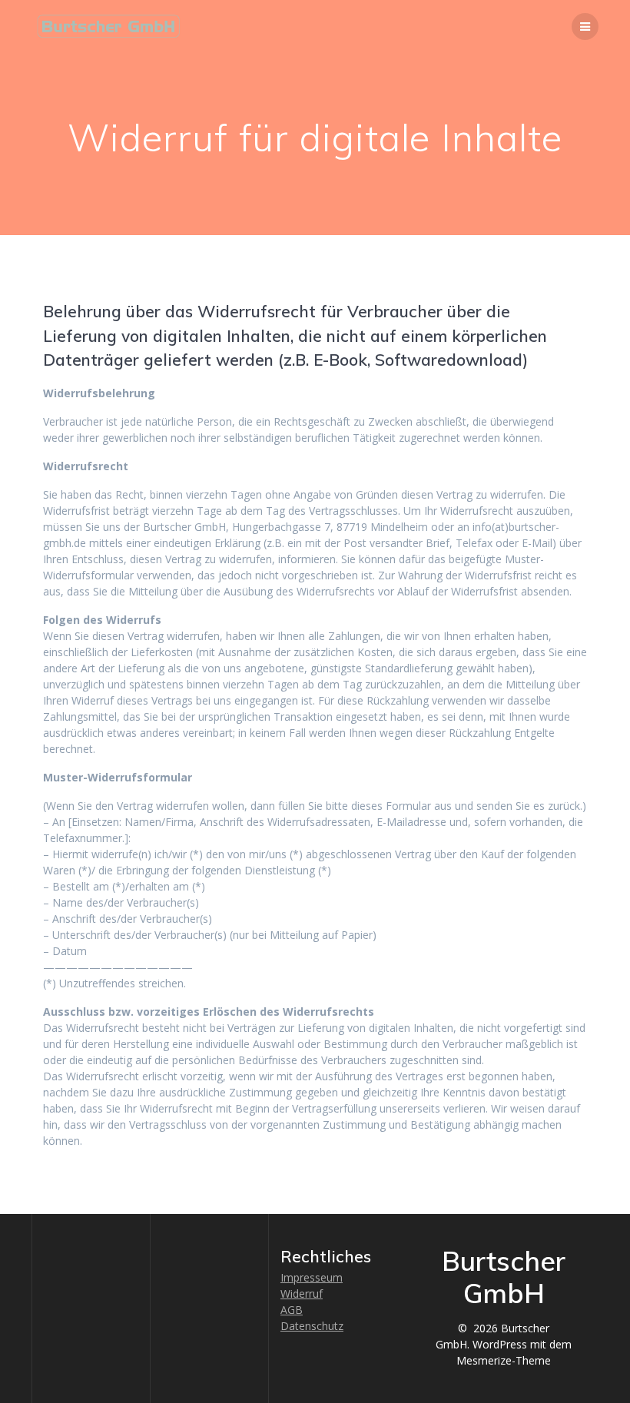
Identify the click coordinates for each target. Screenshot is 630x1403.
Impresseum (311, 1277)
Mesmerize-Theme (503, 1360)
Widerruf (301, 1293)
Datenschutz (311, 1325)
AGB (291, 1309)
